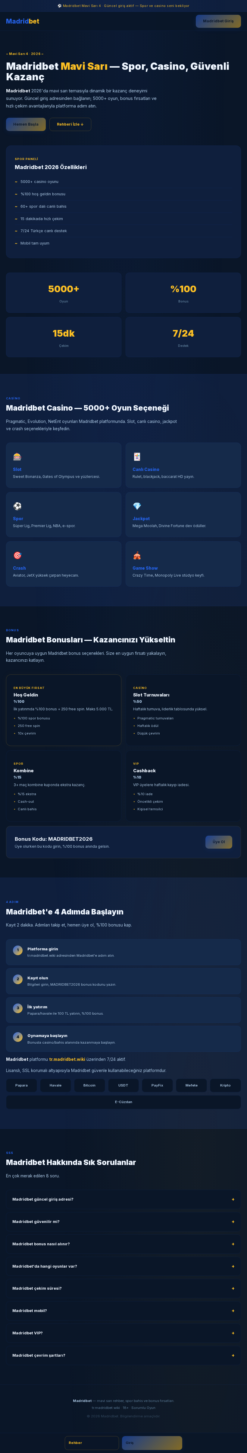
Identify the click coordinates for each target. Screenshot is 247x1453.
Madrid (22, 21)
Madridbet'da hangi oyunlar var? (44, 1266)
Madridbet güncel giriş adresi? (42, 1199)
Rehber (75, 1443)
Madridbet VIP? (27, 1333)
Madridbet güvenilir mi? (36, 1221)
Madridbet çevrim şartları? (38, 1355)
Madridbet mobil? (29, 1310)
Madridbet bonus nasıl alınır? (41, 1244)
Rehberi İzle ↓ (70, 124)
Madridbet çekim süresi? (37, 1288)
